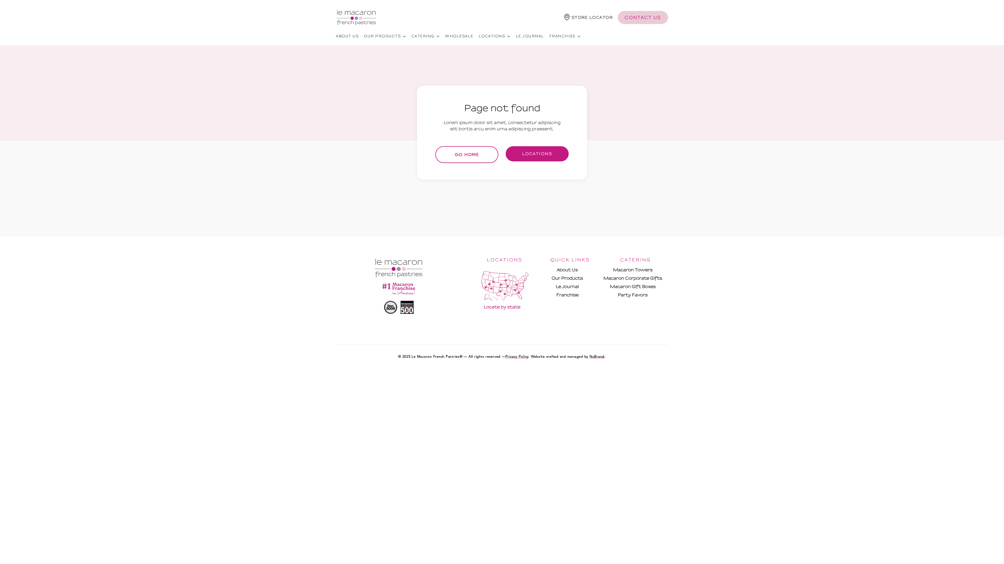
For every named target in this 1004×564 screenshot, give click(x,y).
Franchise (567, 295)
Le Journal (530, 36)
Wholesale (459, 36)
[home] (356, 17)
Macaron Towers (633, 270)
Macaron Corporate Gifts (632, 278)
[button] (588, 17)
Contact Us (643, 17)
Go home (467, 154)
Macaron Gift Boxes (633, 286)
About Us (567, 270)
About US (347, 36)
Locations (537, 154)
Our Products (567, 278)
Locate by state (502, 307)
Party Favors (633, 295)
